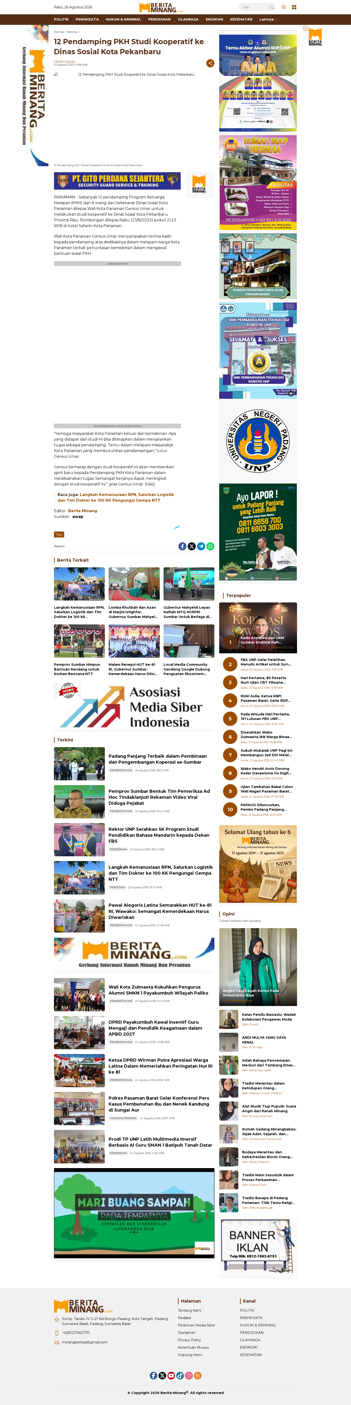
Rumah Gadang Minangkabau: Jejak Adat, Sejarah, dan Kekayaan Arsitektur (269, 1131)
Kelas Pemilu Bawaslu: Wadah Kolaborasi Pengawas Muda (269, 1017)
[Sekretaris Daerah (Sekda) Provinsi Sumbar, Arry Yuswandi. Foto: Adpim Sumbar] (79, 801)
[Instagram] (189, 1375)
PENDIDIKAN (118, 849)
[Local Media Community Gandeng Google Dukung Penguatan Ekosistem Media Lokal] (189, 642)
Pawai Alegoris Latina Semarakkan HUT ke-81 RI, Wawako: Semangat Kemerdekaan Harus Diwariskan (160, 911)
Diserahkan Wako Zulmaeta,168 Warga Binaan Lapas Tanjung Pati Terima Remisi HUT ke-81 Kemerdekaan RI (266, 735)
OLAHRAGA (250, 1340)
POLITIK (247, 1310)
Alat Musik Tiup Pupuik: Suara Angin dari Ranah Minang (269, 1108)
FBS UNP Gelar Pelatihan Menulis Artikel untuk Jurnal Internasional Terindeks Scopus (266, 662)
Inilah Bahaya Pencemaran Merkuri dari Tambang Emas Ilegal (267, 1063)
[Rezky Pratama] (228, 1156)
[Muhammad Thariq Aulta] (228, 1134)
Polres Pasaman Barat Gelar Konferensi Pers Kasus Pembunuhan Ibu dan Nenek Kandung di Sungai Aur (159, 1104)
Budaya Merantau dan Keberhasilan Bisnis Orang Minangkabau (266, 1154)
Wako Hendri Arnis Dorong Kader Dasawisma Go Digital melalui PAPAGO (266, 771)
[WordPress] (180, 1375)
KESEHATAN (251, 1355)
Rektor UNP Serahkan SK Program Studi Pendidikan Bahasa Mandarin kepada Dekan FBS (159, 835)
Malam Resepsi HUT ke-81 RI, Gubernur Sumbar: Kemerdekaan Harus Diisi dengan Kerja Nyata (132, 669)
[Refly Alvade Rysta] (228, 1202)
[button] (271, 7)
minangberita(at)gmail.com (85, 1342)
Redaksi (184, 1318)
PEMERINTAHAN (121, 770)
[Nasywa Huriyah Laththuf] (228, 1088)
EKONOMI (249, 1347)
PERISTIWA (117, 887)
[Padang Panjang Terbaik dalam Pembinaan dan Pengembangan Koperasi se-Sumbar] (79, 763)
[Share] (210, 63)
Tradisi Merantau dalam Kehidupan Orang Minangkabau (263, 1086)
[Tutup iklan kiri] (45, 28)
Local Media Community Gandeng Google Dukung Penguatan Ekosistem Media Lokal (187, 669)
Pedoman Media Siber (196, 1325)
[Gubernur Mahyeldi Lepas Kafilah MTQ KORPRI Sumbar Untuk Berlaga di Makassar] (189, 585)
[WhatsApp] (210, 546)
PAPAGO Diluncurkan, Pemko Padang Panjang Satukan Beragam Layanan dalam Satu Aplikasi (265, 807)
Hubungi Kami (190, 1355)
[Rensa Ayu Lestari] (228, 1065)
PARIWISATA (251, 1318)
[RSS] (198, 1375)
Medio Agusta (64, 61)
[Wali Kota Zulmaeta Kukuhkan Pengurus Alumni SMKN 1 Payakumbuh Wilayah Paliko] (79, 994)
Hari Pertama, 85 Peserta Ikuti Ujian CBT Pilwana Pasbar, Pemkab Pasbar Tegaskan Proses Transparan (263, 680)
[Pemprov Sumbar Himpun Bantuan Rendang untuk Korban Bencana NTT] (79, 642)
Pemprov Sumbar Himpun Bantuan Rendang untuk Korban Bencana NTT (77, 669)
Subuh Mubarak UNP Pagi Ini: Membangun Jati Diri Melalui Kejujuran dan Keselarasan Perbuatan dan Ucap (267, 753)
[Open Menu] (294, 7)
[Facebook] (182, 546)
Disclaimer (186, 1332)
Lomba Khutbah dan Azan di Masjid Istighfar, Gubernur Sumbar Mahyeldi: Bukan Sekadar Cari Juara (134, 612)
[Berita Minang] (163, 7)
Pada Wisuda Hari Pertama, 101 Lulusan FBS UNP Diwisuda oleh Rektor (265, 716)
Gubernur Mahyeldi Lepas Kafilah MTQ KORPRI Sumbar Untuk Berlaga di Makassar (187, 612)
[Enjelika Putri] (228, 1179)
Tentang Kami (189, 1310)
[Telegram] (201, 546)
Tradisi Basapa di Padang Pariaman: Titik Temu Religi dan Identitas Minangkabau (267, 1200)
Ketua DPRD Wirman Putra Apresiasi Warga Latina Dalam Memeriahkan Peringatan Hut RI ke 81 (161, 1066)
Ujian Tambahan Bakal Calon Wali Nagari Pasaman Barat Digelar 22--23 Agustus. (267, 789)
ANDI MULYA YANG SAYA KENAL (264, 1039)
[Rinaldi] (228, 1019)
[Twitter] (192, 546)
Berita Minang (173, 1393)
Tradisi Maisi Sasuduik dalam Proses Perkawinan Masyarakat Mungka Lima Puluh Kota (268, 1177)
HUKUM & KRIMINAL (123, 1118)
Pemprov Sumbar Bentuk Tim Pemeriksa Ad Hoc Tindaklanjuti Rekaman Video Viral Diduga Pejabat (159, 797)
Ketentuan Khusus (193, 1347)
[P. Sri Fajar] (228, 1042)
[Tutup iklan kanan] (306, 28)
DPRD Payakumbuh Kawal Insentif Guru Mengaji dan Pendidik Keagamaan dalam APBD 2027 (155, 1028)
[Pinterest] (171, 1375)
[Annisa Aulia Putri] (228, 1111)
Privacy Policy (189, 1340)
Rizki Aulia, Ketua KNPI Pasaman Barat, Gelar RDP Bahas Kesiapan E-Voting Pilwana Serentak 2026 (264, 698)
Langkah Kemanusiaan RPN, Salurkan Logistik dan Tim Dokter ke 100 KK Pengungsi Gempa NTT (79, 612)
